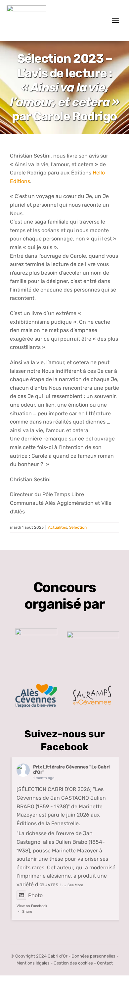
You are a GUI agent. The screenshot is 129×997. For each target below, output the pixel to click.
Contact (105, 963)
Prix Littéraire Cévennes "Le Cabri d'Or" (71, 769)
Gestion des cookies (73, 963)
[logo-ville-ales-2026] (36, 686)
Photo (35, 895)
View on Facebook (32, 906)
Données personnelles (93, 956)
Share (27, 911)
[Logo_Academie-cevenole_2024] (36, 631)
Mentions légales (33, 963)
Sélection (78, 527)
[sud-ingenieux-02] (93, 634)
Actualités (57, 527)
